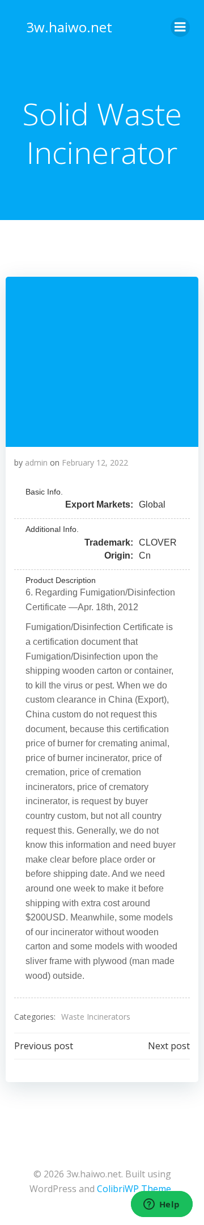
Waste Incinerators (95, 1016)
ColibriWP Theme (134, 1188)
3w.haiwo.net (69, 27)
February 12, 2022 (95, 462)
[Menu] (180, 27)
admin (36, 462)
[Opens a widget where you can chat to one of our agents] (161, 1205)
